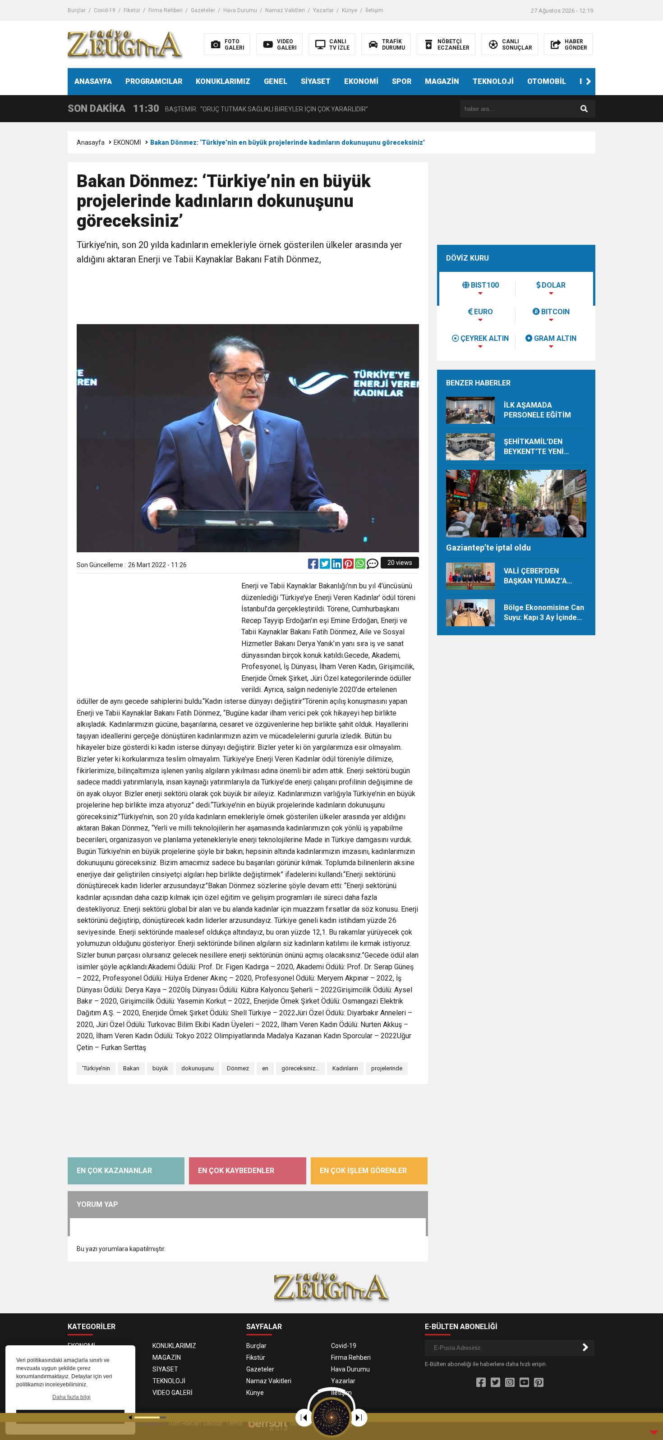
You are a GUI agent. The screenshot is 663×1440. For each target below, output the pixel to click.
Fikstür (132, 10)
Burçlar (77, 10)
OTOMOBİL (546, 81)
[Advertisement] (248, 295)
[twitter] (326, 565)
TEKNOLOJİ (493, 81)
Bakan (131, 1068)
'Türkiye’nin (96, 1068)
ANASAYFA (93, 81)
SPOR (401, 81)
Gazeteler (203, 10)
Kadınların (345, 1068)
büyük (160, 1068)
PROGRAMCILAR (153, 81)
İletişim (374, 10)
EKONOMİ (361, 81)
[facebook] (314, 565)
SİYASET (316, 81)
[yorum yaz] (372, 565)
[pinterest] (349, 565)
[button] (588, 81)
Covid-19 (104, 10)
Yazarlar (323, 10)
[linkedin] (337, 565)
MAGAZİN (442, 81)
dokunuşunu (197, 1068)
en (265, 1068)
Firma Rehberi (165, 10)
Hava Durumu (240, 10)
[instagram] (510, 1382)
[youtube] (524, 1382)
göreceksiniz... (300, 1068)
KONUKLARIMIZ (223, 81)
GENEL (275, 81)
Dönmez (238, 1068)
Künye (349, 10)
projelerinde (386, 1068)
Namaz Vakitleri (285, 10)
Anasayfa (91, 142)
